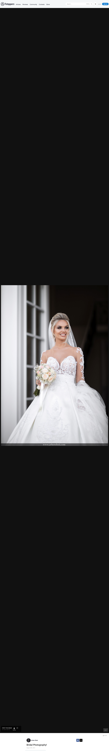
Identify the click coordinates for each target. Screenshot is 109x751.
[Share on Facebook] (77, 740)
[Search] (91, 4)
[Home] (7, 4)
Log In (99, 4)
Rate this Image (7, 728)
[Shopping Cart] (95, 4)
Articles (18, 4)
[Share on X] (81, 740)
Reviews (25, 4)
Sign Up (105, 4)
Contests (42, 4)
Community (33, 4)
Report (105, 735)
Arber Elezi (34, 740)
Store (48, 4)
